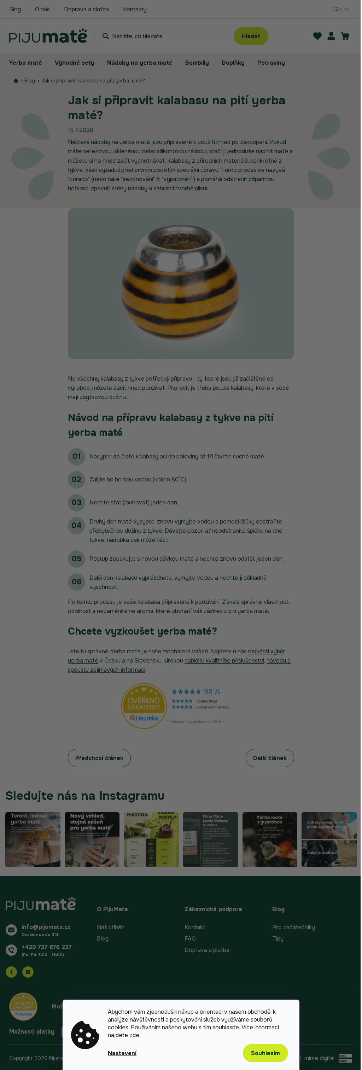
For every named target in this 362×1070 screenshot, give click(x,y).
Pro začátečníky (293, 927)
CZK (337, 9)
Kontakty (135, 9)
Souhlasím (265, 1053)
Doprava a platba (86, 9)
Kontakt (195, 927)
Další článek (270, 758)
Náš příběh (110, 927)
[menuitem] (28, 63)
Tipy (278, 938)
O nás (42, 9)
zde (134, 1035)
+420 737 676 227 (47, 947)
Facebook (11, 972)
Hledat (251, 36)
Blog (15, 9)
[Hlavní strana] (16, 80)
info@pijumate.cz (46, 927)
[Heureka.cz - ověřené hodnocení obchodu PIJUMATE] (181, 706)
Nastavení (122, 1053)
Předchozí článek (99, 758)
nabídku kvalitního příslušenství (224, 660)
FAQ (190, 938)
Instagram (28, 972)
